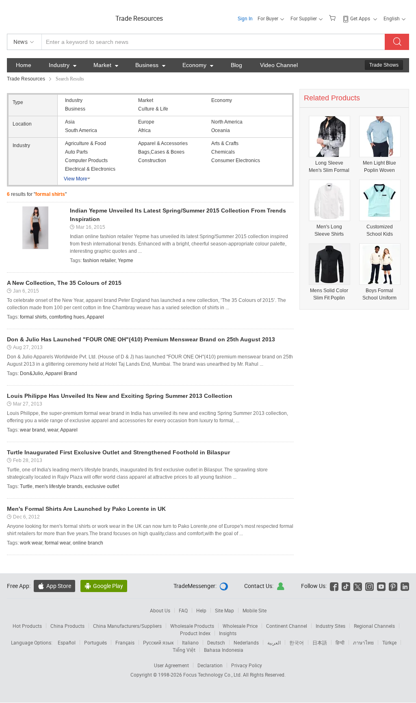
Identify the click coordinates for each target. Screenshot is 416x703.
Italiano (190, 642)
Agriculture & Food (85, 143)
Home (23, 65)
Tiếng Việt (184, 650)
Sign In (245, 18)
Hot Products (27, 626)
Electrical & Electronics (90, 169)
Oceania (220, 130)
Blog (236, 65)
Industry (62, 65)
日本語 (319, 642)
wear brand (32, 430)
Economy (197, 65)
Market (105, 65)
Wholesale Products (192, 626)
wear (53, 430)
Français (124, 642)
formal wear (57, 543)
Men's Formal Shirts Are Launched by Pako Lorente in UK (86, 509)
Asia (70, 122)
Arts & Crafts (224, 143)
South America (81, 130)
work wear (31, 543)
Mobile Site (254, 610)
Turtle (26, 486)
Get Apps (360, 18)
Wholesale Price (240, 626)
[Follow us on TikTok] (346, 586)
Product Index (195, 633)
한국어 (296, 642)
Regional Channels (374, 626)
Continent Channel (286, 626)
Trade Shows (384, 65)
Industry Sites (330, 626)
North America (227, 122)
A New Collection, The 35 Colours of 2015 (64, 283)
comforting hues (66, 317)
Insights (227, 633)
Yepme (125, 260)
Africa (144, 130)
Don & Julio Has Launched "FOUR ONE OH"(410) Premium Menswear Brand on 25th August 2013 (141, 339)
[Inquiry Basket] (333, 17)
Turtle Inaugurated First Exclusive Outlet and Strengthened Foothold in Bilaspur (118, 452)
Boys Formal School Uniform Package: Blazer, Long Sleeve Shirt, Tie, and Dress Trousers (379, 294)
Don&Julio (31, 373)
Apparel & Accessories (163, 143)
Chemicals (223, 152)
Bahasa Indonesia (223, 650)
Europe (146, 122)
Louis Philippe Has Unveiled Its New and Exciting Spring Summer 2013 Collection (119, 396)
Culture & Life (153, 109)
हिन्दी (340, 642)
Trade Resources (139, 18)
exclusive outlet (102, 486)
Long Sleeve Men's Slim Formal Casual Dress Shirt (329, 167)
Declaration (210, 665)
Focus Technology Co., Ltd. (213, 674)
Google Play (103, 586)
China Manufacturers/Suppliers (127, 626)
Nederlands (246, 642)
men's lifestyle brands (58, 486)
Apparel (95, 317)
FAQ (183, 610)
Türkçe (389, 642)
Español (67, 642)
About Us (160, 610)
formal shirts (33, 317)
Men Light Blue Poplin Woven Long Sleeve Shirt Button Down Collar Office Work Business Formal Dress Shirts (379, 167)
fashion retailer (99, 260)
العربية (274, 642)
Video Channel (279, 65)
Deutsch (216, 642)
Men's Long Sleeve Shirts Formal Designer (329, 230)
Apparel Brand (61, 373)
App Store (54, 586)
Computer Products (86, 160)
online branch (88, 543)
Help (201, 610)
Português (95, 642)
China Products (67, 626)
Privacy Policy (246, 665)
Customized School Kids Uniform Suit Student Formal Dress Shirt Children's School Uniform (379, 230)
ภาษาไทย (363, 642)
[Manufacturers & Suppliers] (59, 16)
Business (150, 65)
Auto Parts (76, 152)
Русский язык (158, 642)
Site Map (224, 610)
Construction (152, 160)
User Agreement (171, 665)
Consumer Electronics (235, 160)
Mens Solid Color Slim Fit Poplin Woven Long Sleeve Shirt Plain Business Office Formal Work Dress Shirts (329, 294)
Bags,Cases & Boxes (161, 152)
